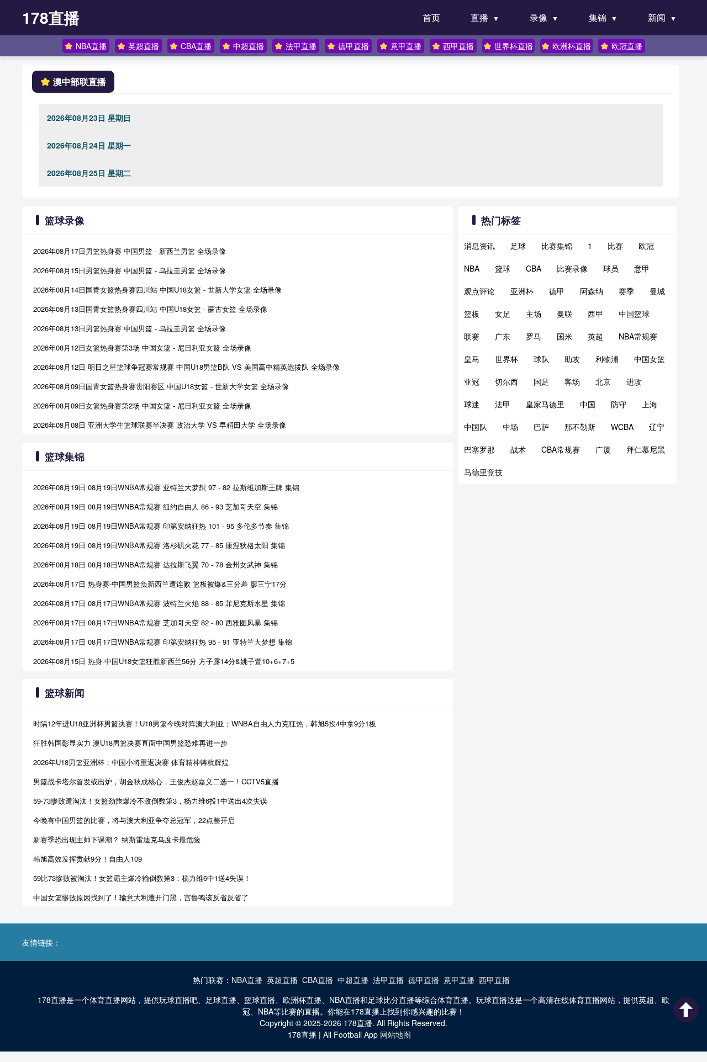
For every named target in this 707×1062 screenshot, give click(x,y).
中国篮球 (634, 313)
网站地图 (395, 1034)
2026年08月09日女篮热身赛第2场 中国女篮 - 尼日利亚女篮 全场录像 (142, 405)
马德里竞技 (483, 471)
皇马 (471, 358)
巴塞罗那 (479, 449)
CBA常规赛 (560, 449)
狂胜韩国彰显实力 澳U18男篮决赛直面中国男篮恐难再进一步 (130, 742)
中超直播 (248, 45)
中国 (587, 404)
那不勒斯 (579, 426)
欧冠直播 (626, 45)
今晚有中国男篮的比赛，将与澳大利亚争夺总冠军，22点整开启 (134, 820)
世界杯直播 (513, 45)
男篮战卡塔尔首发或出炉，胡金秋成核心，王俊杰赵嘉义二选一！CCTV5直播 (156, 781)
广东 (502, 336)
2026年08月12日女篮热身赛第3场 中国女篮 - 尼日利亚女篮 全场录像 (142, 347)
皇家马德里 (545, 404)
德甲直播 (353, 45)
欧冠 (646, 245)
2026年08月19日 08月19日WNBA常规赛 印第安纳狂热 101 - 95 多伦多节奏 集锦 (161, 526)
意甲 (642, 268)
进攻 (634, 381)
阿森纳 (591, 290)
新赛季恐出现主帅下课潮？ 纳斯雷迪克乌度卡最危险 (117, 839)
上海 (649, 404)
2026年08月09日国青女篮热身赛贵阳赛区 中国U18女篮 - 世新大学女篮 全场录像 (161, 386)
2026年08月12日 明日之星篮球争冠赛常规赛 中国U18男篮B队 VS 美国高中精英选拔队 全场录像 (186, 367)
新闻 (657, 17)
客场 (572, 381)
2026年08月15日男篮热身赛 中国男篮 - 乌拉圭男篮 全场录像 (129, 270)
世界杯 (506, 358)
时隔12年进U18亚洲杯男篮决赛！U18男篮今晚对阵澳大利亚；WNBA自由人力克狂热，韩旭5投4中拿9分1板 (204, 723)
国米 (564, 336)
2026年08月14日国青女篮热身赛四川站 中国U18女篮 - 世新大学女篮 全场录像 (157, 289)
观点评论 (479, 290)
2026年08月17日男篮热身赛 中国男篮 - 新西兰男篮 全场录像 (129, 251)
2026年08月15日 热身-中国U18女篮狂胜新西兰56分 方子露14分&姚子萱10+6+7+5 (163, 661)
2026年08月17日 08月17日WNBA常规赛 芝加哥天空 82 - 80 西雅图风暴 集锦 (155, 622)
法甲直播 (301, 45)
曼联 (564, 313)
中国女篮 (649, 358)
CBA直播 (196, 45)
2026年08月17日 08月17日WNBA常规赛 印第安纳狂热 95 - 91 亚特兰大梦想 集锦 (162, 641)
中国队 (475, 426)
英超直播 (143, 45)
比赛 (615, 245)
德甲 (556, 290)
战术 (518, 449)
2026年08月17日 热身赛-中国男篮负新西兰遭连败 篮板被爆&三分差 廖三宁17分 (160, 583)
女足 (502, 313)
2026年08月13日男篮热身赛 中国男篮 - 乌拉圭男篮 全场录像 (129, 328)
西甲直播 (458, 45)
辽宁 (656, 426)
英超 (595, 336)
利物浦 (607, 358)
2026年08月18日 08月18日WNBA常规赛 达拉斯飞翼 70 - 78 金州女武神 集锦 (155, 564)
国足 (541, 381)
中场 (510, 426)
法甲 (502, 404)
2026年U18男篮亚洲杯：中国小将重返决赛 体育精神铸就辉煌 (131, 762)
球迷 (471, 404)
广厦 (603, 449)
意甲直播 (406, 45)
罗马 (533, 336)
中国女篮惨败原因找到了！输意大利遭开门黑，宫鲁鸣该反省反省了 (141, 897)
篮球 (502, 268)
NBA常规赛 (638, 336)
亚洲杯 (522, 290)
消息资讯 (479, 245)
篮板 (471, 313)
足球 (518, 245)
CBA (533, 268)
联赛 (471, 336)
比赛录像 (572, 268)
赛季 (626, 290)
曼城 (657, 290)
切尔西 (506, 381)
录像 (538, 17)
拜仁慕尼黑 (645, 449)
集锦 (597, 17)
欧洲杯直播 (571, 45)
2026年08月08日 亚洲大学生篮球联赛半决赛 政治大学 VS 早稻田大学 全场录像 (159, 425)
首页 (431, 17)
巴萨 (541, 426)
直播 (479, 17)
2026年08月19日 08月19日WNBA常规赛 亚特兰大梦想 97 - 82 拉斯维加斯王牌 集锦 (166, 487)
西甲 (595, 313)
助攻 (572, 358)
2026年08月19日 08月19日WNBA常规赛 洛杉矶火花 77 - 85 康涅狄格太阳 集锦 (159, 545)
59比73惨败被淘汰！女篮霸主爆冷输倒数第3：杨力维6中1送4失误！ (142, 878)
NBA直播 (91, 45)
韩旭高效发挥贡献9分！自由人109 (87, 858)
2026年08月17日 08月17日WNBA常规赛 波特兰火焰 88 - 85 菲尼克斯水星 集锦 (159, 603)
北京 (603, 381)
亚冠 (471, 381)
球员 (611, 268)
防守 (618, 404)
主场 (533, 313)
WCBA (622, 426)
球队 (541, 358)
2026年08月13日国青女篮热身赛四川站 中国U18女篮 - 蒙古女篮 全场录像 (150, 309)
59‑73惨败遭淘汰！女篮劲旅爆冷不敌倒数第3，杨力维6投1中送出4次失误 (150, 800)
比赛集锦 (556, 245)
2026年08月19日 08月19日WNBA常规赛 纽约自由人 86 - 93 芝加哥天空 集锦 (155, 506)
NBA (471, 268)
